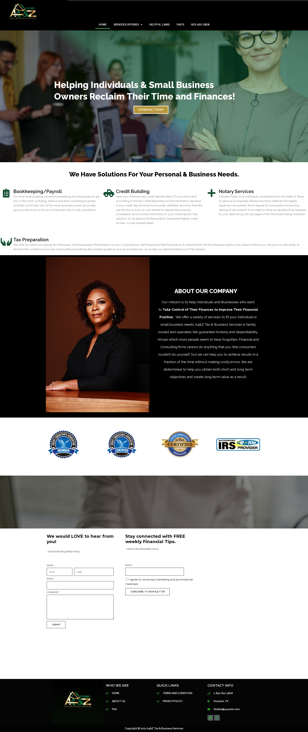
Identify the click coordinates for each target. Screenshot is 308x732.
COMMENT (53, 592)
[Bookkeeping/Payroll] (6, 193)
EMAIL (50, 579)
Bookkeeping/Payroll (37, 191)
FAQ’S (180, 24)
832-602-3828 (200, 24)
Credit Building (133, 191)
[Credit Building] (108, 193)
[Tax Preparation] (6, 241)
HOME (103, 24)
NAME (50, 565)
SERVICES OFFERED (126, 24)
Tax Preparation (31, 239)
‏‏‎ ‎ (74, 565)
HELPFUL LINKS (159, 24)
